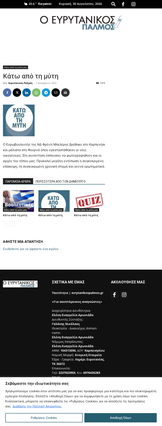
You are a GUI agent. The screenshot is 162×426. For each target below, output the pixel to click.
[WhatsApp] (36, 92)
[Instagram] (133, 4)
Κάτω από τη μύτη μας (15, 67)
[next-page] (12, 223)
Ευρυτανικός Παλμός (20, 83)
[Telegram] (46, 92)
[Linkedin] (26, 92)
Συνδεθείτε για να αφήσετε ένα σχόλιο (30, 249)
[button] (113, 3)
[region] (81, 401)
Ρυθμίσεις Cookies (44, 417)
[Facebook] (123, 4)
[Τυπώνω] (65, 92)
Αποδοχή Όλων (120, 417)
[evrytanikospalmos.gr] (81, 22)
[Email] (55, 92)
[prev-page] (5, 223)
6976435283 (91, 373)
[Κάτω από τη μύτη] (18, 201)
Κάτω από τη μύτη (15, 215)
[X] (17, 92)
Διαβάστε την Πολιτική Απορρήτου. (37, 406)
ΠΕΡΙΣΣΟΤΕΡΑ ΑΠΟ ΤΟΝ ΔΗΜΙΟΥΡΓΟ (61, 181)
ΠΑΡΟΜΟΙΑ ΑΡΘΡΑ (18, 181)
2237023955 (67, 373)
